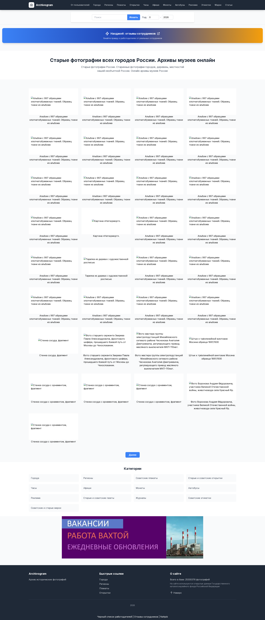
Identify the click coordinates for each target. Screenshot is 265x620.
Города (97, 5)
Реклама (193, 5)
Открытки (135, 5)
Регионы (108, 5)
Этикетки (206, 5)
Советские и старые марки (46, 508)
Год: (144, 17)
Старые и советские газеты (98, 498)
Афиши (156, 5)
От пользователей (80, 5)
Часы (146, 5)
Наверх (177, 592)
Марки (218, 5)
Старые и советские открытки (205, 478)
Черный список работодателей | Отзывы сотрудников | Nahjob (132, 616)
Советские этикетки (199, 498)
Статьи (228, 5)
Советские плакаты (147, 478)
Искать (133, 17)
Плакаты (121, 5)
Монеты (167, 5)
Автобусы (180, 5)
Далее (132, 454)
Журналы (141, 498)
